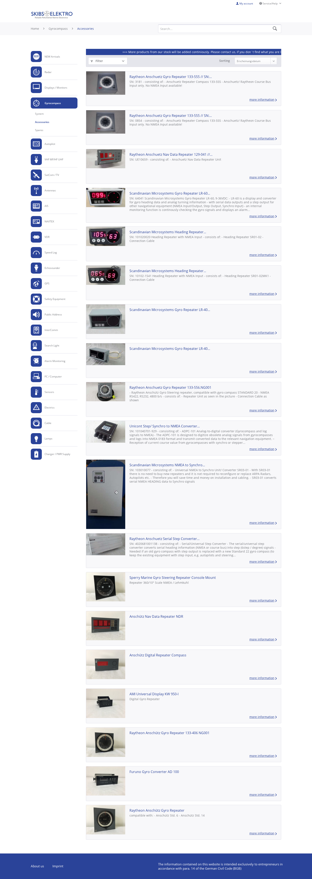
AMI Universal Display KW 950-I (153, 694)
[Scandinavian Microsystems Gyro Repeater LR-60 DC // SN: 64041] (105, 197)
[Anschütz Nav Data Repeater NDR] (105, 625)
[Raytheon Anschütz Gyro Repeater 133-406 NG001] (105, 742)
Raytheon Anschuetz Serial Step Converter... (164, 539)
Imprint (57, 866)
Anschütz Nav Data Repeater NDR (156, 616)
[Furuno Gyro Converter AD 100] (105, 781)
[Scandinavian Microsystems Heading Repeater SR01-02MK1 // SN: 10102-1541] (105, 275)
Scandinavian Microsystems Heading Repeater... (167, 232)
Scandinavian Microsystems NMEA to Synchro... (167, 465)
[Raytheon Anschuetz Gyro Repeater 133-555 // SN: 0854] (105, 122)
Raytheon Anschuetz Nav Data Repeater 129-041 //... (170, 154)
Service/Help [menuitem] (270, 3)
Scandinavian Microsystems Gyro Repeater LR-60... (169, 193)
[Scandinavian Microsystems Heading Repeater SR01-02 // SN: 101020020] (105, 236)
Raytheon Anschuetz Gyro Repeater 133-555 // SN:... (170, 77)
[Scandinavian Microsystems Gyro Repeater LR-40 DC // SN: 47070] (105, 319)
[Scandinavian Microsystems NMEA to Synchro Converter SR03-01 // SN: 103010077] (105, 494)
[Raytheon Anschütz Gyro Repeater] (105, 819)
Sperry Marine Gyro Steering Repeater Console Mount (172, 577)
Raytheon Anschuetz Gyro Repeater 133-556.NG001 (170, 387)
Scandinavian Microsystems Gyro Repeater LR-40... (169, 310)
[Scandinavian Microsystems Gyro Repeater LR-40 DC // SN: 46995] (105, 354)
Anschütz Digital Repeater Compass (157, 655)
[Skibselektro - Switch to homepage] (52, 15)
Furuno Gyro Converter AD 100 (154, 772)
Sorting (224, 61)
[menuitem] (54, 56)
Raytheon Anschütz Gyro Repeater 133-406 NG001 (169, 733)
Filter (99, 61)
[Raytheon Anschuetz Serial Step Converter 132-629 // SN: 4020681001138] (105, 544)
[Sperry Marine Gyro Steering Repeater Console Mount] (105, 587)
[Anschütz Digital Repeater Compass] (105, 664)
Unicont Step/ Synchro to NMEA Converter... (164, 426)
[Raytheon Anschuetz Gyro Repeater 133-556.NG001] (105, 391)
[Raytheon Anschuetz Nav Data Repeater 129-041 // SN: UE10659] (105, 158)
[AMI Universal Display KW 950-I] (105, 703)
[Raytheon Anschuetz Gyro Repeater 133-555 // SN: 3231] (105, 83)
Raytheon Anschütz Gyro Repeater (156, 810)
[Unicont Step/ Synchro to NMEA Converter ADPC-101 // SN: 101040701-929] (105, 432)
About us (37, 866)
